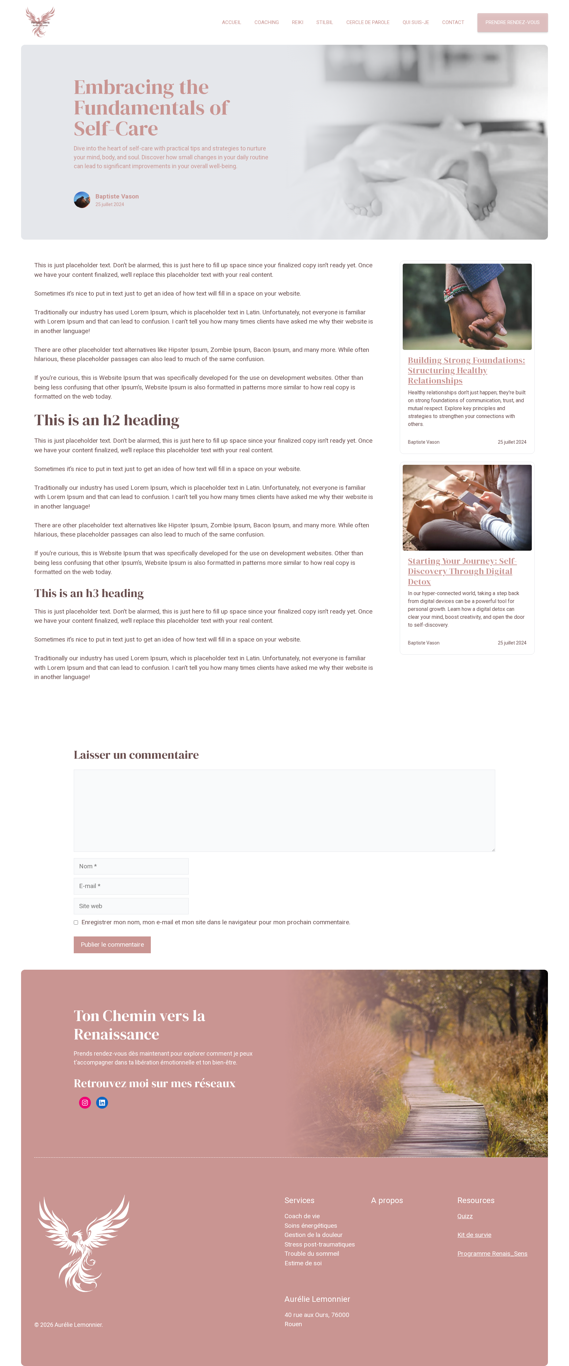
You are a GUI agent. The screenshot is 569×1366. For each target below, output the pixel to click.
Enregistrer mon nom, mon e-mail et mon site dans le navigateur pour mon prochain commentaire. (215, 922)
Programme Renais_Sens (492, 1253)
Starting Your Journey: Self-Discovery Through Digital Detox (462, 571)
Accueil (231, 22)
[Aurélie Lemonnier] (40, 22)
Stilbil (324, 22)
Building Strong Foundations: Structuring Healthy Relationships (466, 370)
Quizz (465, 1216)
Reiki (297, 22)
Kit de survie (474, 1235)
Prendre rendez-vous (513, 22)
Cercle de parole (368, 22)
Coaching (267, 22)
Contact (453, 22)
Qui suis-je (416, 22)
